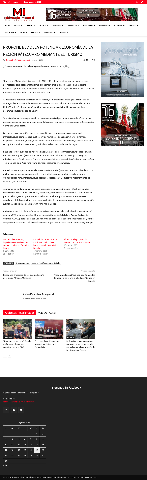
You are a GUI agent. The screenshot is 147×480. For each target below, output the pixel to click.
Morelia (42, 25)
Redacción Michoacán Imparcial (18, 60)
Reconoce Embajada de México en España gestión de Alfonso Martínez (23, 276)
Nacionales (88, 25)
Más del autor (47, 312)
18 (12, 450)
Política (17, 25)
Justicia (63, 32)
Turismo (30, 25)
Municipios (57, 25)
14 (31, 445)
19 (19, 450)
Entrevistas (48, 32)
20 (25, 450)
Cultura (34, 32)
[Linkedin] (137, 2)
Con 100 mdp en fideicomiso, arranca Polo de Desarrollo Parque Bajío (47, 344)
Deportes (132, 25)
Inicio (7, 25)
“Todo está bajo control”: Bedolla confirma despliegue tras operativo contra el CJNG (17, 344)
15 (37, 445)
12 (19, 445)
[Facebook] (132, 2)
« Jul (5, 465)
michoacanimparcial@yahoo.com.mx (19, 402)
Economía (118, 25)
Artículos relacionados (19, 312)
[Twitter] (142, 2)
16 (43, 445)
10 (6, 445)
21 (31, 450)
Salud (22, 32)
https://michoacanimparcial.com (34, 298)
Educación (9, 32)
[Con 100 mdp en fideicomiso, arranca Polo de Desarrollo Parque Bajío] (49, 329)
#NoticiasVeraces (22, 263)
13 (25, 445)
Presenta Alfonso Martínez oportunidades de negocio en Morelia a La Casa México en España (74, 278)
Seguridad (103, 25)
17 (6, 450)
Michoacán (72, 25)
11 (12, 445)
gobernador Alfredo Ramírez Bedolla (46, 263)
